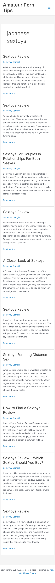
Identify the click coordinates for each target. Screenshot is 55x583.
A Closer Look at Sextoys (23, 260)
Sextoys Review (16, 56)
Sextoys (7, 62)
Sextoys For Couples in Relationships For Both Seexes (22, 158)
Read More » (9, 93)
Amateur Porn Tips (18, 7)
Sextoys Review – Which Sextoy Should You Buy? (23, 460)
